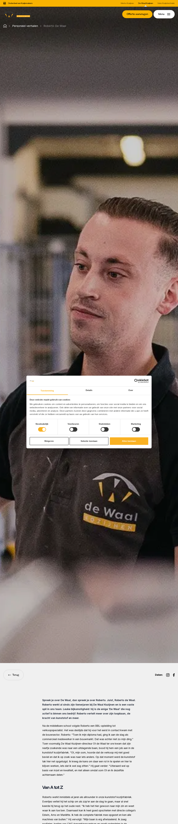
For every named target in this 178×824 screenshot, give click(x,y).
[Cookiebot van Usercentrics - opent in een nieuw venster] (136, 381)
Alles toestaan (129, 441)
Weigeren (49, 441)
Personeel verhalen (25, 26)
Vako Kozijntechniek (166, 3)
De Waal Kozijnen (145, 3)
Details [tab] (89, 390)
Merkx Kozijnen (127, 3)
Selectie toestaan (89, 441)
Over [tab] (130, 390)
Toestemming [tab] (47, 390)
